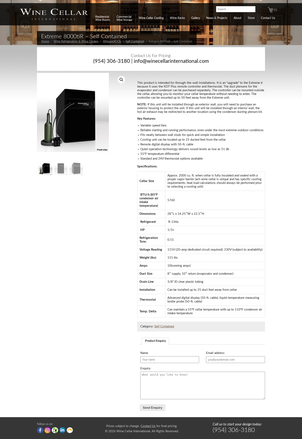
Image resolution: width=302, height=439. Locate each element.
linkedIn (62, 430)
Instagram (47, 430)
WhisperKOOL (112, 41)
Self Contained (135, 41)
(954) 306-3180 (111, 61)
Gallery (195, 18)
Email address (215, 353)
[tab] (155, 341)
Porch (70, 430)
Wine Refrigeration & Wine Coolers (76, 41)
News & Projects (216, 18)
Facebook (40, 430)
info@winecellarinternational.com (171, 61)
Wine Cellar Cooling (151, 18)
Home (45, 41)
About (237, 18)
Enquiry (145, 368)
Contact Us (268, 18)
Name (144, 353)
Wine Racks (177, 18)
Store (251, 18)
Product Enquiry (155, 341)
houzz (55, 430)
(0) (275, 10)
